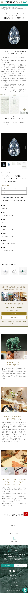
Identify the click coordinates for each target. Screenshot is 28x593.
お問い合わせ (14, 317)
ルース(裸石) (14, 7)
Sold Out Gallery (8, 7)
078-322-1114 (16, 307)
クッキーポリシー (14, 582)
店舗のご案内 (14, 541)
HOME (2, 7)
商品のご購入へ (25, 514)
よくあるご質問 (14, 533)
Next (25, 147)
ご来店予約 (14, 313)
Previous (2, 147)
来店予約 (7, 565)
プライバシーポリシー (14, 578)
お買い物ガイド (14, 525)
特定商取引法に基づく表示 (14, 575)
